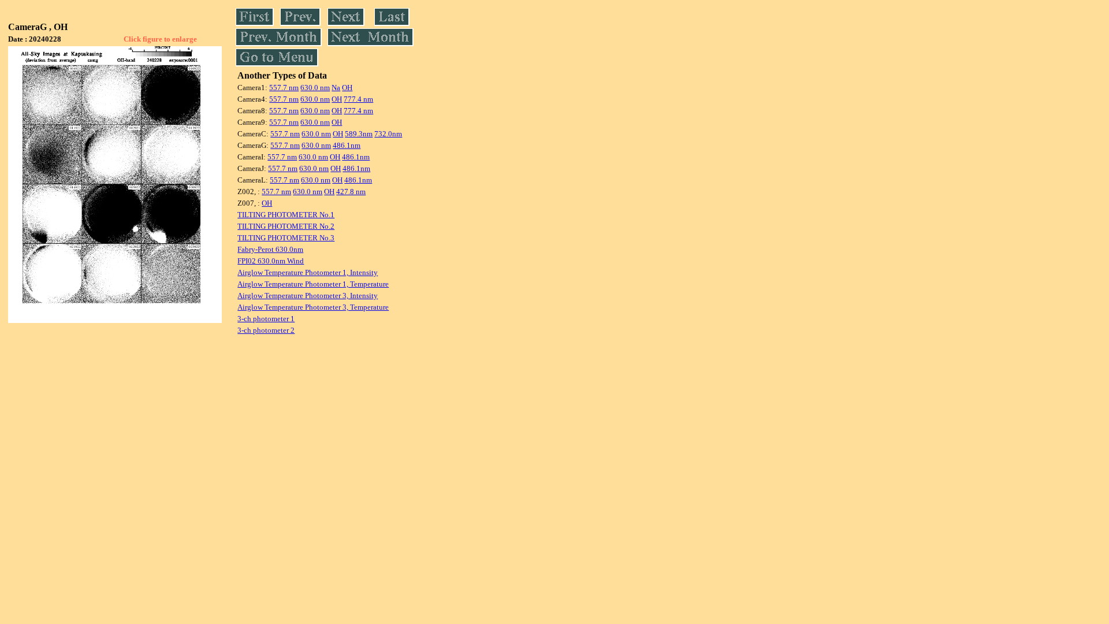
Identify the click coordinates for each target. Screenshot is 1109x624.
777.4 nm (358, 99)
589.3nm (359, 133)
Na (336, 87)
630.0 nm (315, 87)
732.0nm (388, 133)
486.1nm (346, 145)
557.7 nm (284, 87)
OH (347, 87)
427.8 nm (351, 191)
